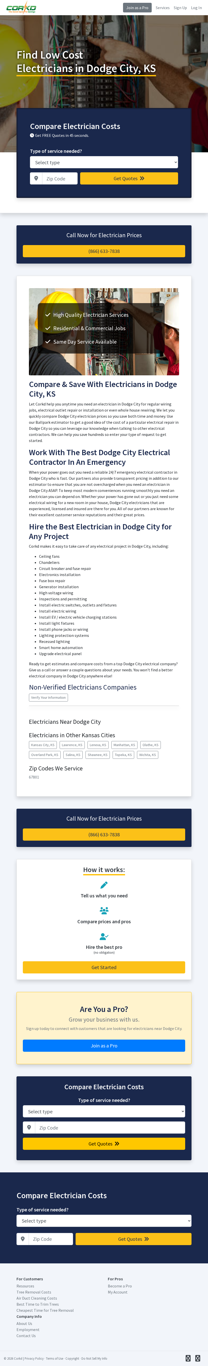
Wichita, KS (147, 754)
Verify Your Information (48, 697)
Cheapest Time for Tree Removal (45, 1310)
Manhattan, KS (124, 745)
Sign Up (180, 7)
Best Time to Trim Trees (37, 1304)
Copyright (72, 1358)
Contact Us (26, 1335)
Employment (28, 1329)
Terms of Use (54, 1358)
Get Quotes (126, 178)
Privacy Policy (34, 1358)
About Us (24, 1323)
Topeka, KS (123, 754)
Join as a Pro (137, 7)
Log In (196, 7)
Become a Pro (120, 1285)
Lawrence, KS (72, 745)
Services (163, 7)
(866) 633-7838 (104, 251)
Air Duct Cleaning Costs (36, 1298)
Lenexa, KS (98, 745)
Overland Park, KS (44, 754)
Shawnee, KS (98, 754)
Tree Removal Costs (33, 1292)
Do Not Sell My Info (94, 1358)
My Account (118, 1292)
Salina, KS (73, 754)
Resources (25, 1285)
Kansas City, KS (43, 745)
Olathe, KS (151, 745)
